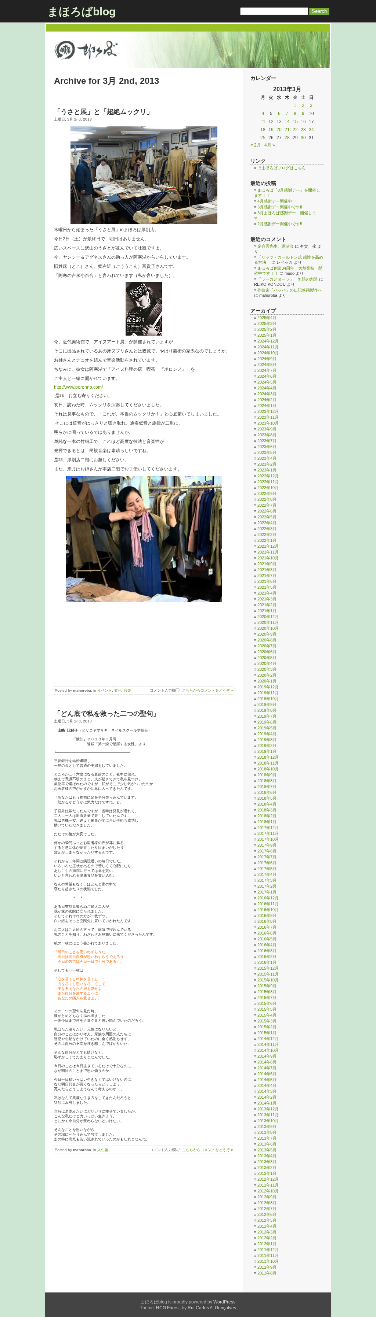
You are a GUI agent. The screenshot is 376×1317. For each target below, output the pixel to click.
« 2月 (255, 145)
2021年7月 (266, 575)
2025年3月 (266, 323)
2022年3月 (266, 528)
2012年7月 (266, 1208)
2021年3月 (266, 599)
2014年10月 (268, 1050)
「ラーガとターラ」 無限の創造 (287, 279)
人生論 (102, 1150)
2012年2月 (266, 1238)
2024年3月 (266, 394)
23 (303, 129)
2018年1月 (266, 822)
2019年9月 (266, 704)
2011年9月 (266, 1267)
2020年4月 (266, 663)
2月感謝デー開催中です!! (279, 224)
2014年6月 (266, 1074)
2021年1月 (266, 610)
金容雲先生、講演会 (275, 246)
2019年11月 (268, 693)
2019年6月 (266, 722)
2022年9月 (266, 493)
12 (271, 121)
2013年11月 (268, 1115)
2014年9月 (266, 1056)
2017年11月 (268, 833)
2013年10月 (268, 1120)
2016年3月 (266, 950)
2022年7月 (266, 505)
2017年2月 (266, 886)
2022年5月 (266, 517)
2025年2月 (266, 329)
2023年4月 (266, 458)
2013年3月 (266, 1161)
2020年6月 (266, 652)
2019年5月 (266, 728)
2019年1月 (266, 751)
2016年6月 (266, 933)
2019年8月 (266, 710)
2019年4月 (266, 734)
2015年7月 (266, 997)
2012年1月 (266, 1244)
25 (262, 137)
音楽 (127, 690)
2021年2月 (266, 605)
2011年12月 (268, 1249)
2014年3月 (266, 1091)
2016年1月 (266, 962)
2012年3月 (266, 1232)
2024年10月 (268, 353)
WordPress (224, 1302)
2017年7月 (266, 857)
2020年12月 (268, 616)
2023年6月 (266, 446)
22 (295, 129)
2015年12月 (268, 968)
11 (263, 121)
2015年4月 (266, 1015)
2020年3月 (266, 669)
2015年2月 (266, 1027)
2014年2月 (266, 1097)
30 (303, 137)
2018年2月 (266, 816)
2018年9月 (266, 775)
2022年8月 (266, 499)
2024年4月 (266, 388)
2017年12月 (268, 827)
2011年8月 (266, 1273)
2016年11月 (268, 904)
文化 (118, 690)
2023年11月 (268, 417)
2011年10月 (268, 1261)
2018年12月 (268, 757)
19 (271, 129)
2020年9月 (266, 634)
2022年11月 (268, 482)
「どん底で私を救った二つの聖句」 (107, 713)
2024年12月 (268, 341)
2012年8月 (266, 1203)
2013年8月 (266, 1132)
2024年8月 (266, 364)
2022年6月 (266, 511)
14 (287, 121)
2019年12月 (268, 687)
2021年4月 (266, 593)
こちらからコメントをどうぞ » (207, 690)
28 (287, 137)
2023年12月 (268, 411)
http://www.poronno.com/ (78, 387)
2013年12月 (268, 1109)
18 (262, 129)
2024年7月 (266, 370)
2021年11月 (268, 552)
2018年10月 (268, 769)
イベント (104, 690)
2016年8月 (266, 921)
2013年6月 (266, 1144)
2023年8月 (266, 435)
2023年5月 (266, 452)
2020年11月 (268, 622)
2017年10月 (268, 839)
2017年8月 (266, 851)
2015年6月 (266, 1003)
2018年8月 (266, 780)
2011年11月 (268, 1255)
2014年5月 (266, 1079)
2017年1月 (266, 892)
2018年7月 (266, 786)
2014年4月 (266, 1085)
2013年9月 (266, 1126)
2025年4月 (266, 317)
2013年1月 (266, 1173)
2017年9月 (266, 845)
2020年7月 (266, 646)
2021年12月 (268, 546)
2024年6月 (266, 376)
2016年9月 (266, 915)
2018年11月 (268, 763)
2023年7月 (266, 441)
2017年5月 (266, 868)
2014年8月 (266, 1062)
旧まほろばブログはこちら (281, 168)
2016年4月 (266, 945)
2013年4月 (266, 1156)
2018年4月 (266, 804)
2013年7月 (266, 1138)
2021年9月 (266, 564)
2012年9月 (266, 1197)
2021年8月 (266, 569)
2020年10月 (268, 628)
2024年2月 (266, 399)
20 (279, 129)
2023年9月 (266, 429)
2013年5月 (266, 1150)
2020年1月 (266, 681)
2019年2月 (266, 745)
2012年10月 (268, 1191)
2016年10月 (268, 909)
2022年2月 (266, 534)
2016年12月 (268, 898)
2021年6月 (266, 581)
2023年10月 (268, 423)
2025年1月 (266, 335)
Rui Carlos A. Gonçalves (212, 1307)
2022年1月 (266, 540)
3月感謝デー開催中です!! (279, 207)
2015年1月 (266, 1033)
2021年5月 (266, 587)
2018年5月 (266, 798)
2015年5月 (266, 1009)
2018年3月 (266, 810)
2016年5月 (266, 939)
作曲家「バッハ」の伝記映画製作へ (289, 290)
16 (303, 121)
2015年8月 (266, 991)
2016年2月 (266, 956)
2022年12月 (268, 476)
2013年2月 (266, 1167)
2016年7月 (266, 927)
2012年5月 (266, 1220)
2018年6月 (266, 792)
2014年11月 (268, 1044)
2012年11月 (268, 1185)
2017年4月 (266, 874)
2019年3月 (266, 739)
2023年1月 (266, 470)
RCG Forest (168, 1307)
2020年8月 (266, 640)
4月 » (269, 145)
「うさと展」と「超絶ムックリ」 (103, 111)
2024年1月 (266, 405)
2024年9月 (266, 358)
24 (311, 129)
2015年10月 (268, 980)
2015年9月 (266, 986)
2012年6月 (266, 1214)
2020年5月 (266, 657)
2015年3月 (266, 1021)
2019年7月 (266, 716)
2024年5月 (266, 382)
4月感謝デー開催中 (274, 201)
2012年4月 (266, 1226)
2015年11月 (268, 974)
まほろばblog (81, 11)
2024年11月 (268, 347)
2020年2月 (266, 675)
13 (279, 121)
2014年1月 (266, 1103)
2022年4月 (266, 523)
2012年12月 (268, 1179)
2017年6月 (266, 863)
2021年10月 (268, 558)
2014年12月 (268, 1038)
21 (287, 129)
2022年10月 (268, 487)
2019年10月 (268, 698)
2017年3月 (266, 880)
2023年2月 (266, 464)
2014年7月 (266, 1068)
